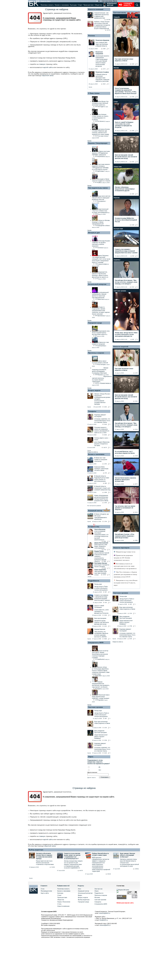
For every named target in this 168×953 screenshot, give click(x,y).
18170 (105, 447)
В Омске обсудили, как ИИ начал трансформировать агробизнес (101, 516)
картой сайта (48, 67)
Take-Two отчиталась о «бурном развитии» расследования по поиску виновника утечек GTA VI (125, 574)
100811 (137, 868)
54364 (53, 867)
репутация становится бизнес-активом (101, 565)
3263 (105, 406)
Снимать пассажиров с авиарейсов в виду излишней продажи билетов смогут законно (102, 597)
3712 (104, 549)
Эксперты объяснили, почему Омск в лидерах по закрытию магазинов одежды (44, 856)
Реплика (91, 36)
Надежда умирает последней (100, 415)
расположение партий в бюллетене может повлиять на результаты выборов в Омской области (101, 557)
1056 (105, 502)
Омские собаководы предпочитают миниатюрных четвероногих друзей (125, 188)
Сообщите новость (128, 4)
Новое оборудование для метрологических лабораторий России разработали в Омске (101, 498)
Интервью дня (94, 233)
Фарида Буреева (99, 629)
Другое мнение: (92, 772)
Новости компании (63, 906)
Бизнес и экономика (62, 5)
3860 (104, 561)
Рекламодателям (46, 891)
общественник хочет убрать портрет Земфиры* (101, 736)
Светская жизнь (119, 12)
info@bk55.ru (103, 920)
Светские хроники (95, 707)
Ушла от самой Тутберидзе (99, 606)
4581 (104, 541)
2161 (105, 626)
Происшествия (88, 5)
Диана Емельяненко (101, 543)
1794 (105, 521)
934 (106, 602)
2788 (105, 740)
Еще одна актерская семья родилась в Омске (102, 722)
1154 (105, 727)
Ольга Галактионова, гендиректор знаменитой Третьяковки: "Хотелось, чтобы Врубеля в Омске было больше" (126, 91)
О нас (42, 889)
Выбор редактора (36, 850)
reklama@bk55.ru (105, 925)
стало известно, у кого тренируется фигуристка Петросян (101, 611)
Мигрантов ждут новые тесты (125, 552)
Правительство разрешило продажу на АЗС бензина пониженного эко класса (123, 558)
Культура (73, 5)
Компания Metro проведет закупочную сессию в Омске (101, 468)
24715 (108, 30)
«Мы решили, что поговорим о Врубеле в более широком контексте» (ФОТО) (101, 634)
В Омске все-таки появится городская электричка (100, 459)
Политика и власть (47, 5)
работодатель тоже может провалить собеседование (100, 546)
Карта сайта (45, 893)
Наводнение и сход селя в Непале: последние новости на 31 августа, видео (126, 583)
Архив (90, 87)
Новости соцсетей (120, 346)
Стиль (59, 904)
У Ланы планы (94, 93)
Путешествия (118, 229)
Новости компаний (95, 9)
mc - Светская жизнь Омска (107, 1)
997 (106, 592)
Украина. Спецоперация (97, 143)
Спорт (80, 5)
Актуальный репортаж (97, 284)
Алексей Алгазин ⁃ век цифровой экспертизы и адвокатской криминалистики (101, 15)
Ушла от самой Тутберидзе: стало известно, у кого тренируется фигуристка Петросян (124, 124)
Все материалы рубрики (94, 505)
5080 (105, 638)
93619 (109, 874)
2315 (133, 287)
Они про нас (99, 889)
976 (106, 473)
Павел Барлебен (100, 569)
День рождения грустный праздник (100, 731)
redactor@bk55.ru (104, 913)
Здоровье (117, 260)
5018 (104, 568)
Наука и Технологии (63, 902)
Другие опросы (91, 777)
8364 (105, 434)
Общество (98, 5)
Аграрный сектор (95, 510)
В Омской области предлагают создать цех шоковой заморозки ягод (102, 488)
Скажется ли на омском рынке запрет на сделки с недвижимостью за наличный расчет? (72, 856)
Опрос (97, 891)
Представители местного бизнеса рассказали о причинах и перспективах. (45, 862)
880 (106, 483)
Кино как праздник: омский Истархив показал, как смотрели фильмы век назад (126, 156)
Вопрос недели (94, 390)
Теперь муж (98, 584)
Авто (79, 889)
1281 (133, 194)
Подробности (93, 581)
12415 (104, 574)
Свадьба (117, 17)
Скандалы (92, 411)
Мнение (116, 68)
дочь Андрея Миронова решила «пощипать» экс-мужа (101, 443)
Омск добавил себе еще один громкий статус (100, 573)
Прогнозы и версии (96, 353)
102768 (108, 19)
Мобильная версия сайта (125, 903)
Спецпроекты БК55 (95, 642)
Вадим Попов (99, 551)
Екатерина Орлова (100, 563)
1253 (105, 463)
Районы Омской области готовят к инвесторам (100, 854)
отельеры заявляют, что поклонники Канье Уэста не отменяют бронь (102, 420)
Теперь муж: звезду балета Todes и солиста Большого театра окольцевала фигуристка (126, 334)
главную (42, 64)
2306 (105, 615)
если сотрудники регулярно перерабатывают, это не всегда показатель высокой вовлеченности (101, 535)
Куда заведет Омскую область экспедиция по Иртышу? (127, 855)
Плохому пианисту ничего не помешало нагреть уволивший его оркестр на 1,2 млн (101, 430)
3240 (105, 424)
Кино (115, 134)
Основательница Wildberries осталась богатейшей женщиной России (126, 219)
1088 (105, 492)
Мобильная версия (111, 4)
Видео (80, 895)
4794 (133, 96)
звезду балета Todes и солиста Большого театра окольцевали (101, 588)
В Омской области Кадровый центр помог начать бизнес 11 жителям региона (101, 478)
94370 (81, 870)
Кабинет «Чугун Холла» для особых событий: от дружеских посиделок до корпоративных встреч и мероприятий (102, 25)
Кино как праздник (100, 618)
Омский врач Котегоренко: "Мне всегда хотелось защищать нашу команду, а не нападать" (126, 282)
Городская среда (95, 323)
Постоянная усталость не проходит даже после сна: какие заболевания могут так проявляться (125, 566)
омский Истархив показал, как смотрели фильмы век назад (101, 622)
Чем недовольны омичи (98, 188)
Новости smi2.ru (92, 452)
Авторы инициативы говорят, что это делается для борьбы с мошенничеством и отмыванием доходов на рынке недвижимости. (73, 864)
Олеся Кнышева (99, 529)
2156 (133, 225)
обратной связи (47, 75)
